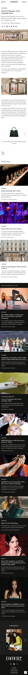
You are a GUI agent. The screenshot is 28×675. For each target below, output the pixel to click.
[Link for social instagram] (14, 664)
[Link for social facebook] (11, 664)
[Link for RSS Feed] (17, 664)
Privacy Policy (14, 670)
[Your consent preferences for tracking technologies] (25, 672)
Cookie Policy (14, 672)
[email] (2, 26)
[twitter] (11, 26)
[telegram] (16, 26)
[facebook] (5, 26)
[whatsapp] (14, 26)
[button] (25, 86)
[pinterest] (7, 26)
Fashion (4, 8)
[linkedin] (9, 26)
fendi (3, 154)
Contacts (14, 668)
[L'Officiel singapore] (14, 2)
